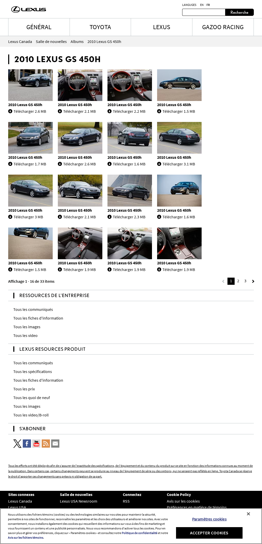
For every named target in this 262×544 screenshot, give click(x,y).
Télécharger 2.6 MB (30, 111)
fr (208, 5)
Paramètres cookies (209, 519)
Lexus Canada (20, 501)
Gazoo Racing (223, 27)
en (202, 5)
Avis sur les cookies (183, 501)
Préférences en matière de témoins (197, 507)
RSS (126, 501)
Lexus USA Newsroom (78, 501)
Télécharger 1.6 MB (129, 163)
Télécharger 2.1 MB (79, 111)
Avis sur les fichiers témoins (25, 537)
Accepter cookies (209, 532)
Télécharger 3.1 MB (178, 163)
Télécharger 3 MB (28, 216)
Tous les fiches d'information (38, 318)
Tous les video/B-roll (31, 414)
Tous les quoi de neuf (31, 397)
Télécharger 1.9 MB (79, 269)
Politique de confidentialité (139, 533)
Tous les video (25, 335)
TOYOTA (100, 27)
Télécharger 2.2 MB (129, 111)
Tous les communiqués (33, 309)
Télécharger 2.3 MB (129, 216)
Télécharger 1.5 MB (178, 111)
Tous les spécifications (32, 371)
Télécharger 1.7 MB (30, 163)
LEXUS (161, 27)
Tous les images (26, 326)
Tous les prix (24, 388)
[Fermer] (248, 513)
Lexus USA (17, 507)
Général (38, 27)
